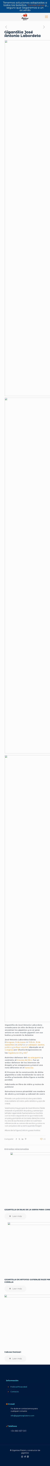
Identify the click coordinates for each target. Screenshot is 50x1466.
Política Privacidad (18, 1387)
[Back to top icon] (44, 1460)
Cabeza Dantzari (12, 1352)
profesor (17, 1047)
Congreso (9, 1050)
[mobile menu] (46, 17)
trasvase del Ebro (24, 1060)
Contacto (14, 1391)
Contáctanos (36, 5)
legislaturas (13, 1053)
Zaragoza (9, 1042)
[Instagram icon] (28, 1456)
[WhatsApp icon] (22, 1456)
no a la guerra (34, 1057)
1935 (30, 1042)
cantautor (32, 1045)
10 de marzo (20, 1042)
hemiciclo (29, 1068)
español (24, 1047)
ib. (34, 1042)
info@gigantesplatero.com (22, 1416)
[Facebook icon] (25, 1456)
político (8, 1047)
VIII (25, 1053)
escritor (41, 1045)
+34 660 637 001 (18, 1431)
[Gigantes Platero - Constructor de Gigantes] (25, 16)
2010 (20, 1045)
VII (20, 1053)
